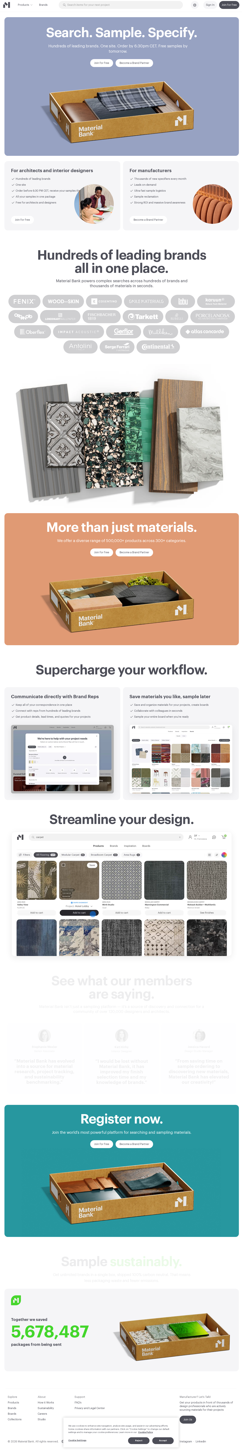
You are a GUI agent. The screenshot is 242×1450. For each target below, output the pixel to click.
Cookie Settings (77, 1440)
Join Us (188, 1419)
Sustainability (46, 1408)
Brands (43, 5)
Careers (42, 1414)
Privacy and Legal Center (90, 1408)
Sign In (210, 5)
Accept (163, 1440)
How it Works (46, 1402)
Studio (42, 1419)
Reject (138, 1440)
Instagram (186, 1441)
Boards (12, 1414)
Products (23, 5)
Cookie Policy (145, 1432)
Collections (15, 1419)
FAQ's (78, 1402)
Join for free (229, 5)
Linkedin (201, 1441)
